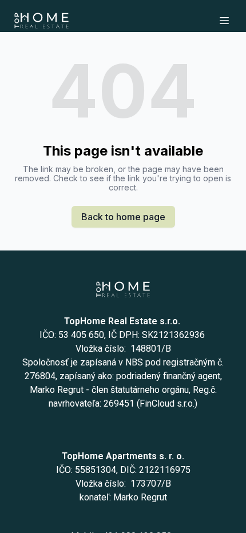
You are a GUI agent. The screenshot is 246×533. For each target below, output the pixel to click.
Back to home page (123, 216)
